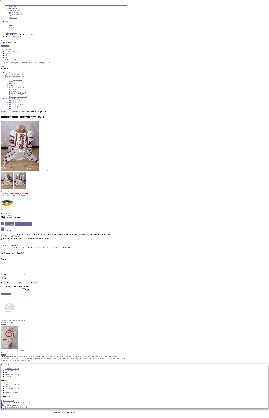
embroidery (19, 356)
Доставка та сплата (12, 388)
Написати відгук (25, 195)
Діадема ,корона (15, 80)
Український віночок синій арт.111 (13, 321)
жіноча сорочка (69, 358)
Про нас (8, 386)
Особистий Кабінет (12, 369)
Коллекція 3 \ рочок (16, 104)
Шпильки (13, 89)
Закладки (8, 372)
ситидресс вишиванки (34, 356)
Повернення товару (12, 374)
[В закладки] (2, 223)
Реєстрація (17, 6)
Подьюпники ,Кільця (17, 93)
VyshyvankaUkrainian (38, 358)
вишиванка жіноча (23, 360)
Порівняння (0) (16, 12)
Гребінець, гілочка (16, 87)
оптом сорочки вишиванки (113, 358)
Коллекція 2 (14, 102)
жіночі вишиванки (70, 356)
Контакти (13, 18)
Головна (14, 8)
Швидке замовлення (24, 224)
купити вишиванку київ (52, 356)
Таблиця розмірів (11, 59)
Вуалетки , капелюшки (18, 97)
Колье (12, 83)
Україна (12, 190)
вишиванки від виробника (102, 356)
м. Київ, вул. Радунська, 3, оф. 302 (15, 407)
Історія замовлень (11, 371)
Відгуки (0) (9, 236)
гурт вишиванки (85, 356)
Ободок (12, 85)
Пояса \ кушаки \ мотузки (14, 74)
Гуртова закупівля (11, 51)
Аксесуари (9, 78)
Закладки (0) (15, 10)
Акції (7, 57)
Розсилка (8, 376)
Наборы (12, 91)
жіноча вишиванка (55, 358)
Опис (3, 236)
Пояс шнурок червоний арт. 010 (12, 351)
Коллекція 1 (14, 100)
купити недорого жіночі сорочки (89, 358)
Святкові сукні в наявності (14, 76)
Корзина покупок (17, 14)
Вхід (11, 6)
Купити (3, 324)
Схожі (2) (17, 236)
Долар (11, 27)
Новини (8, 55)
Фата (11, 82)
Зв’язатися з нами (11, 392)
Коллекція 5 (14, 108)
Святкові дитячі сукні (12, 99)
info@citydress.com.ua (14, 36)
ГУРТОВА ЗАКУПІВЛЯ (14, 385)
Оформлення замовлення (20, 16)
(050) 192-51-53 (11, 33)
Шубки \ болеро (16, 95)
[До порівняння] (2, 229)
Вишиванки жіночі (17, 112)
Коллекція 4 (14, 106)
